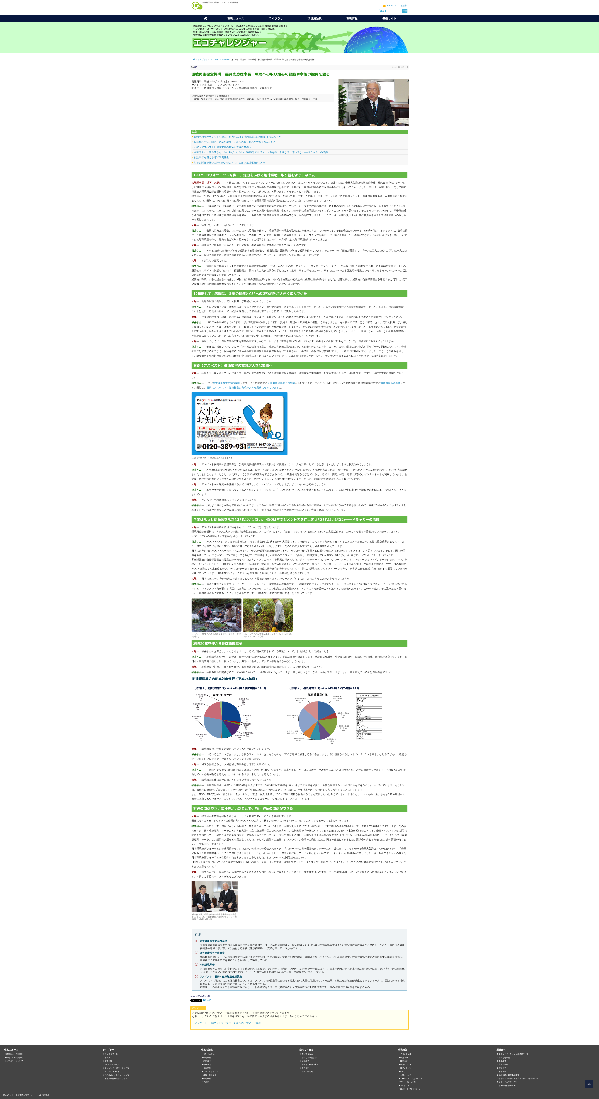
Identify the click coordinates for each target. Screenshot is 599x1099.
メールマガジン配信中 (396, 6)
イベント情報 (405, 1054)
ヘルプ (403, 1071)
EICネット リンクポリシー (411, 1089)
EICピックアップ (112, 1064)
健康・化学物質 (209, 1075)
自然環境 (207, 1061)
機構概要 (502, 1061)
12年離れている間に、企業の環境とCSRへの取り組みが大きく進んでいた (235, 142)
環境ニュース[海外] (14, 1058)
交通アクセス (504, 1064)
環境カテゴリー (406, 1068)
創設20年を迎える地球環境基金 (211, 157)
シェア (208, 1000)
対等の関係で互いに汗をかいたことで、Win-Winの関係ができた (229, 162)
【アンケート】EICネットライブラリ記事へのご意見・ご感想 (226, 1023)
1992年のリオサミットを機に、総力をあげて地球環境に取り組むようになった (237, 136)
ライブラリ (276, 18)
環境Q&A (404, 1058)
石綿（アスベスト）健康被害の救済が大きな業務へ (222, 147)
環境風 (107, 1058)
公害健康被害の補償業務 (226, 383)
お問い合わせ (307, 1071)
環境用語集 (315, 18)
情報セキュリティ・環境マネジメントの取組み (518, 1078)
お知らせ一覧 (504, 1058)
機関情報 (404, 1061)
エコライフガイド (112, 1071)
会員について (405, 1075)
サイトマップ (405, 1085)
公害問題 (207, 1068)
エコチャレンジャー (220, 60)
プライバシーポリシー (409, 1082)
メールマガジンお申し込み (411, 1078)
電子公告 (502, 1068)
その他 (206, 1082)
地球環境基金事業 (390, 383)
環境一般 (207, 1078)
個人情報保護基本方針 (508, 1085)
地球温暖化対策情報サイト (116, 1078)
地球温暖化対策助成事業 (509, 1075)
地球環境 (207, 1064)
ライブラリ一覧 (111, 1054)
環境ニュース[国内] (14, 1054)
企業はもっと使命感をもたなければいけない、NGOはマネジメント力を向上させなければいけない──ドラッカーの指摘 (261, 152)
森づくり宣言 (307, 1054)
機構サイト (389, 18)
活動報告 (305, 1061)
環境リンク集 (405, 1064)
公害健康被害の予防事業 (281, 383)
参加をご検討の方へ (310, 1064)
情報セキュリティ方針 (508, 1082)
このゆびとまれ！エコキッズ (117, 1075)
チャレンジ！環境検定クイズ (117, 1068)
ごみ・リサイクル (210, 1071)
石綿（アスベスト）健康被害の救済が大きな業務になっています (243, 387)
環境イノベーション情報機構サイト (514, 1054)
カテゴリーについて (14, 1061)
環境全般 (207, 1058)
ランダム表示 (208, 1054)
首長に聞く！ (110, 1061)
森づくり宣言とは (309, 1058)
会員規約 (305, 1068)
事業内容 (502, 1071)
